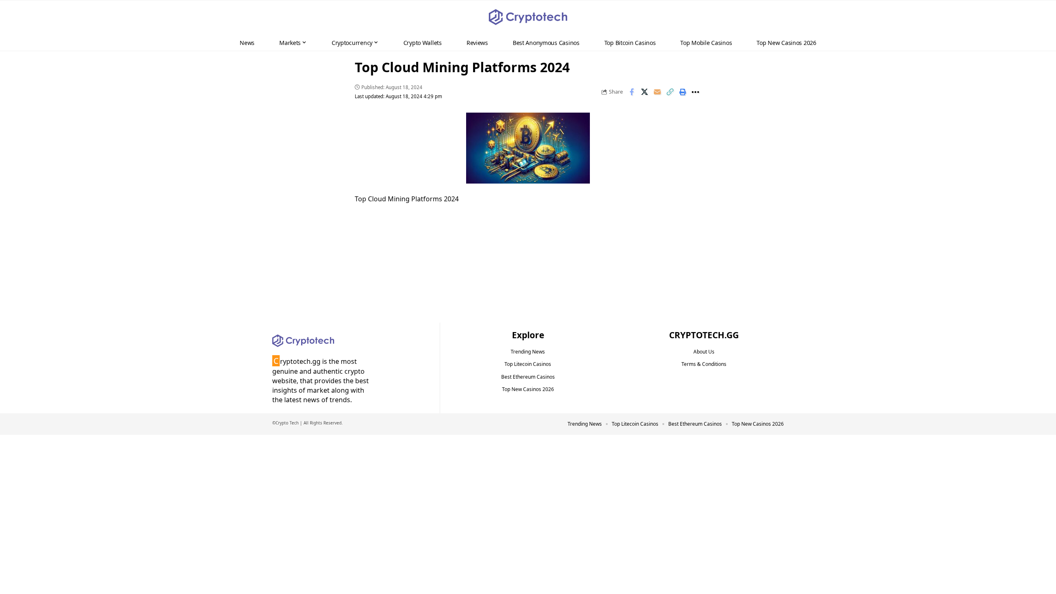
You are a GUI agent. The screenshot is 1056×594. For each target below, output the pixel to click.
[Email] (657, 92)
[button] (1033, 17)
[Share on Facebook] (631, 92)
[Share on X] (644, 92)
